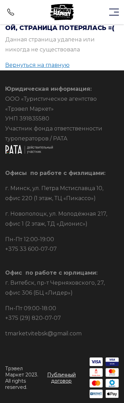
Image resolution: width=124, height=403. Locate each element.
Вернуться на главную (37, 65)
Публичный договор (61, 378)
